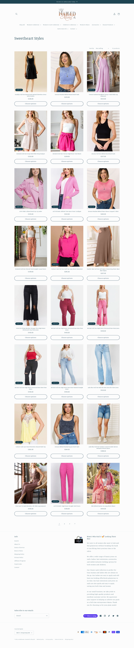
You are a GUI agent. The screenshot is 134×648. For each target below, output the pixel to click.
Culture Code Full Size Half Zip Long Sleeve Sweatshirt (67, 269)
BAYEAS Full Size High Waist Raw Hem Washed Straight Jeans (67, 388)
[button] (16, 14)
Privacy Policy (18, 557)
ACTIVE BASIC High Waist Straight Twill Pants (67, 506)
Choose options (30, 103)
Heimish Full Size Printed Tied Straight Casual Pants (30, 269)
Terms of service (59, 639)
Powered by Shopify (30, 639)
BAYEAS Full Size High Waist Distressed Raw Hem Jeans (103, 328)
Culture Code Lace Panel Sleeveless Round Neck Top (31, 446)
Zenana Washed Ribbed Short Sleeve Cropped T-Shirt (103, 211)
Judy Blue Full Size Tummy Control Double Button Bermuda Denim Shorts (103, 447)
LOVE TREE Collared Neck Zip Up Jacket (30, 211)
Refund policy (40, 639)
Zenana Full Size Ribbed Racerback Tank (103, 153)
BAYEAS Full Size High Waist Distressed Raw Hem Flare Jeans (67, 329)
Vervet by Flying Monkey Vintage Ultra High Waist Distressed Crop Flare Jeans (30, 329)
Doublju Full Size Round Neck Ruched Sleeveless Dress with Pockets (30, 95)
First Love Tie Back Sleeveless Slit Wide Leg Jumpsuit (31, 506)
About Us (17, 544)
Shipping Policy (19, 554)
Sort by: (91, 48)
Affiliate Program (20, 561)
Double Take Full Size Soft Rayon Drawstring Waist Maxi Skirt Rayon (103, 269)
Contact (16, 567)
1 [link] (59, 524)
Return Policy (18, 551)
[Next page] (75, 524)
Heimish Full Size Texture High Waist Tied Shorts (67, 153)
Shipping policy (69, 639)
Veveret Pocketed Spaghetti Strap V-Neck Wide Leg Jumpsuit (103, 95)
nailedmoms (21, 639)
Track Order (18, 564)
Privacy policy (49, 639)
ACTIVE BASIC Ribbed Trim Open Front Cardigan (67, 211)
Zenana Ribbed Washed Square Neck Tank (67, 446)
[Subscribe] (46, 615)
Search (16, 541)
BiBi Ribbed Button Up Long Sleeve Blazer (103, 506)
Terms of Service (19, 547)
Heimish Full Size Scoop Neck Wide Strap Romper (30, 153)
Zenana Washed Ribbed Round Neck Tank (67, 94)
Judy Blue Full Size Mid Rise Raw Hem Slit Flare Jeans (103, 387)
